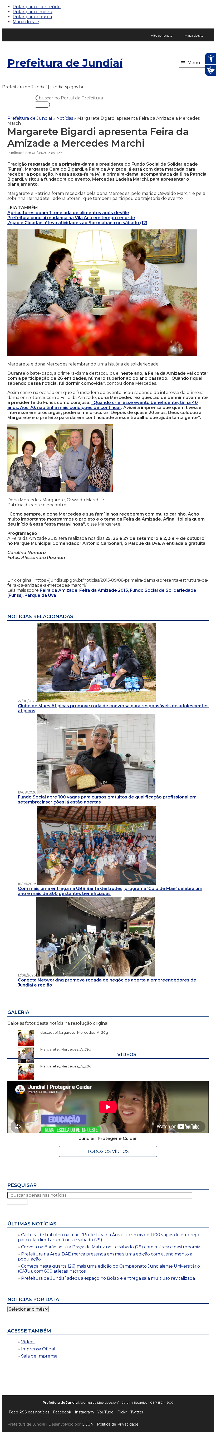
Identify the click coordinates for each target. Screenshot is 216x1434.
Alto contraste (161, 35)
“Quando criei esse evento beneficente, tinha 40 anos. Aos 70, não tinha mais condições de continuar (102, 405)
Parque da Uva (40, 595)
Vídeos (28, 1341)
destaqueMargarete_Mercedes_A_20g (71, 1032)
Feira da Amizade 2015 (103, 590)
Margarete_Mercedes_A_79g (63, 1049)
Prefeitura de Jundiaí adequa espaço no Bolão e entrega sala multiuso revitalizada (108, 1278)
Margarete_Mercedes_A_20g (63, 1066)
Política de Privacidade (118, 1424)
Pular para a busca (32, 16)
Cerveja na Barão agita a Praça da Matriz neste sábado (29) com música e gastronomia (110, 1246)
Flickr (122, 1412)
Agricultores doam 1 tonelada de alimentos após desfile (68, 212)
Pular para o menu (32, 11)
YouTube (105, 1412)
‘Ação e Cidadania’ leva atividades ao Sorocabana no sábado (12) (77, 222)
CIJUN (88, 1424)
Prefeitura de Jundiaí (64, 62)
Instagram (84, 1412)
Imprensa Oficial (38, 1348)
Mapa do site (26, 21)
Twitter (136, 1412)
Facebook (62, 1412)
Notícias (64, 118)
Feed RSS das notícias (29, 1412)
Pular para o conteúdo (37, 6)
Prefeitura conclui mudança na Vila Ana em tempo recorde (71, 217)
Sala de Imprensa (39, 1356)
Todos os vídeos (108, 1151)
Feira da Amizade (58, 590)
